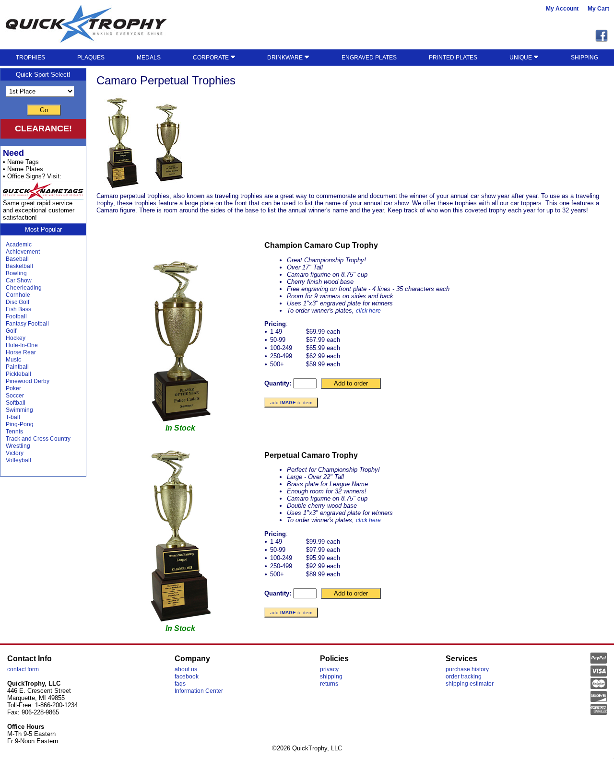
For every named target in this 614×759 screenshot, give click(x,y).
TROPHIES (30, 57)
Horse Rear (21, 352)
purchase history (467, 669)
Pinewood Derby (27, 381)
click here (368, 310)
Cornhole (18, 295)
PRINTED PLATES (453, 57)
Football (16, 316)
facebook (187, 676)
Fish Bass (18, 309)
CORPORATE (211, 57)
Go (44, 110)
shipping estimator (470, 683)
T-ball (13, 417)
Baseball (17, 259)
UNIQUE (521, 57)
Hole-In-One (22, 345)
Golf (11, 330)
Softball (15, 402)
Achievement (23, 251)
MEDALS (149, 57)
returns (329, 683)
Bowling (16, 273)
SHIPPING (584, 57)
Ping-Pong (20, 424)
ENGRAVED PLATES (369, 57)
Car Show (19, 280)
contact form (23, 669)
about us (186, 669)
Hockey (15, 338)
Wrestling (18, 446)
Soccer (15, 395)
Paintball (17, 366)
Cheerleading (24, 287)
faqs (180, 683)
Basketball (19, 266)
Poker (13, 388)
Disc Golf (17, 302)
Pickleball (18, 374)
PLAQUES (91, 57)
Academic (19, 244)
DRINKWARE (285, 57)
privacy (329, 669)
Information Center (199, 691)
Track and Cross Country (38, 438)
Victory (15, 453)
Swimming (19, 410)
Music (13, 359)
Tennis (14, 431)
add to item (291, 402)
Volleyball (18, 460)
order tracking (464, 676)
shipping (331, 676)
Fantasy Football (27, 323)
